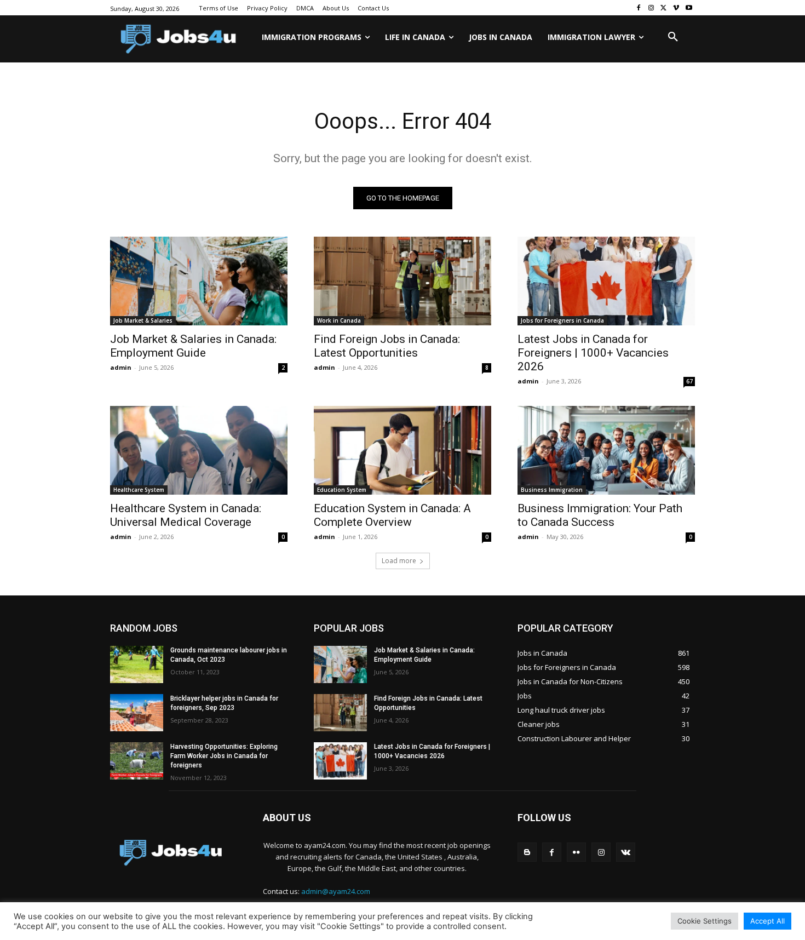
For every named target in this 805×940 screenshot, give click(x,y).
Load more (399, 560)
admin (120, 367)
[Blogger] (527, 852)
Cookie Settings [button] (704, 920)
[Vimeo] (676, 8)
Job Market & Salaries (143, 320)
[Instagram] (651, 8)
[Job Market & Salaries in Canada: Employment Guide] (199, 281)
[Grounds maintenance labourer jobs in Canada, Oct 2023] (136, 664)
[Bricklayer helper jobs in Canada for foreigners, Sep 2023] (136, 712)
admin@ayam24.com (335, 891)
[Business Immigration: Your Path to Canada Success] (606, 450)
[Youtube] (688, 8)
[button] (673, 37)
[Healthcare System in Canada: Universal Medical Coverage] (199, 450)
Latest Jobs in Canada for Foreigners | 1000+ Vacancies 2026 (593, 353)
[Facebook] (639, 8)
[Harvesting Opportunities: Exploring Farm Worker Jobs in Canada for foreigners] (136, 760)
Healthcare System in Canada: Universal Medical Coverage (185, 515)
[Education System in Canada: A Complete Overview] (402, 450)
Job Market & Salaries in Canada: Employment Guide (193, 346)
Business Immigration (552, 490)
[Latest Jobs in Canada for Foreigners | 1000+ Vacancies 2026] (606, 281)
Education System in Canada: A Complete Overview (392, 515)
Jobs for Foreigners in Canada (562, 320)
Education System (341, 490)
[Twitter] (664, 8)
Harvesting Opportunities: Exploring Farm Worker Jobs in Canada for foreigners (224, 756)
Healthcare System (138, 490)
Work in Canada (339, 320)
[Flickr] (576, 852)
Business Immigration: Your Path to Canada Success (600, 515)
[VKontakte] (625, 852)
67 (689, 381)
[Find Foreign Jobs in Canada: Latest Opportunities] (402, 281)
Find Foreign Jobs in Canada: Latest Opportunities (387, 346)
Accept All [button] (767, 920)
